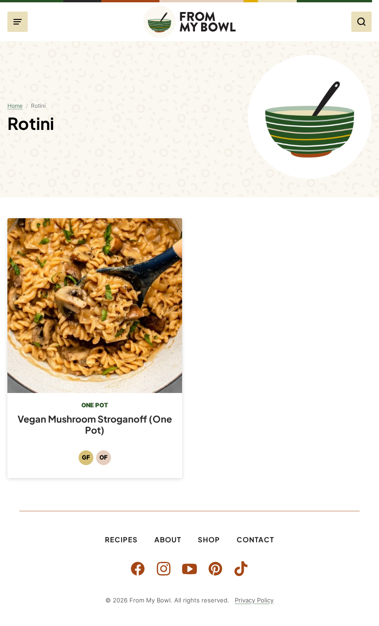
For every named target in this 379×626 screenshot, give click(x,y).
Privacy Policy (254, 600)
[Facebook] (137, 568)
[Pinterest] (215, 568)
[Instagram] (163, 568)
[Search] (361, 22)
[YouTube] (189, 568)
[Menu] (17, 22)
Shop (209, 539)
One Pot (94, 405)
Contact (255, 539)
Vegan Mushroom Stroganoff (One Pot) (95, 424)
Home (15, 105)
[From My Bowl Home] (189, 22)
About (167, 539)
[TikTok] (241, 568)
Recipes (121, 539)
